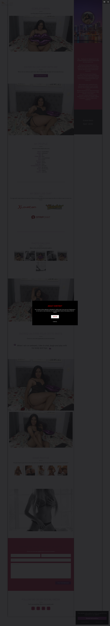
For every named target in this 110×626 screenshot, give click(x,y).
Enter (55, 317)
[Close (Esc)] (108, 2)
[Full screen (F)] (104, 2)
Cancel (55, 321)
